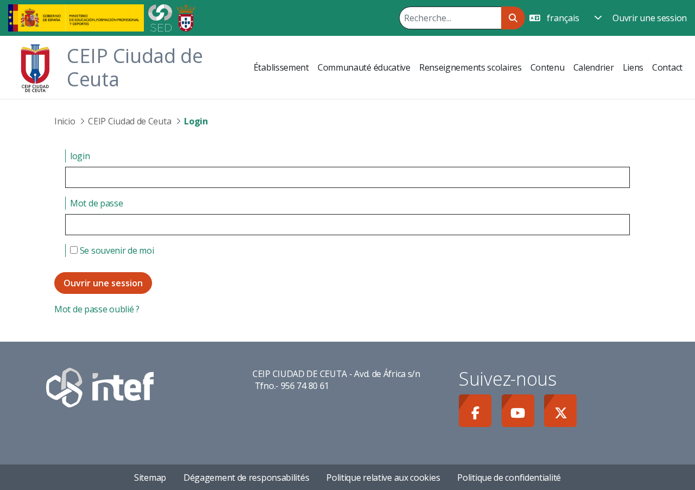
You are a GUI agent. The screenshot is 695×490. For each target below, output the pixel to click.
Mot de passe (96, 203)
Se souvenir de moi (116, 250)
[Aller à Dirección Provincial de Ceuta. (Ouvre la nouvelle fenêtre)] (185, 17)
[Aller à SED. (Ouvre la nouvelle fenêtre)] (160, 17)
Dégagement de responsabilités (246, 477)
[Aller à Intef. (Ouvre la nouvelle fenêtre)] (100, 387)
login (80, 156)
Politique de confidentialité (509, 477)
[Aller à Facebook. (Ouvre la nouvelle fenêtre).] (475, 410)
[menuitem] (281, 67)
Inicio (64, 121)
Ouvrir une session (649, 18)
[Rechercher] (513, 18)
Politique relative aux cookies (383, 477)
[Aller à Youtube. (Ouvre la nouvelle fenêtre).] (518, 410)
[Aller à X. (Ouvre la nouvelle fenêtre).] (560, 410)
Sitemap (150, 477)
